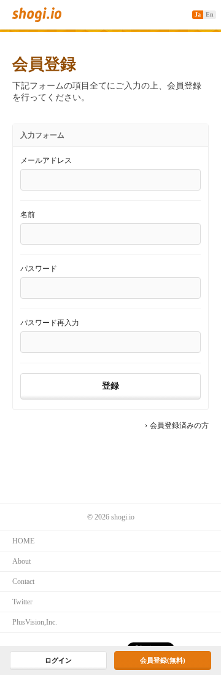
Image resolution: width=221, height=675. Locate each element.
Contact (23, 581)
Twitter (22, 602)
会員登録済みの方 (179, 425)
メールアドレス (46, 160)
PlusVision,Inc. (34, 622)
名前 (27, 214)
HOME (23, 541)
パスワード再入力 (49, 322)
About (21, 561)
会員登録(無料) (162, 660)
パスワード (38, 268)
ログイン (58, 660)
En (210, 14)
